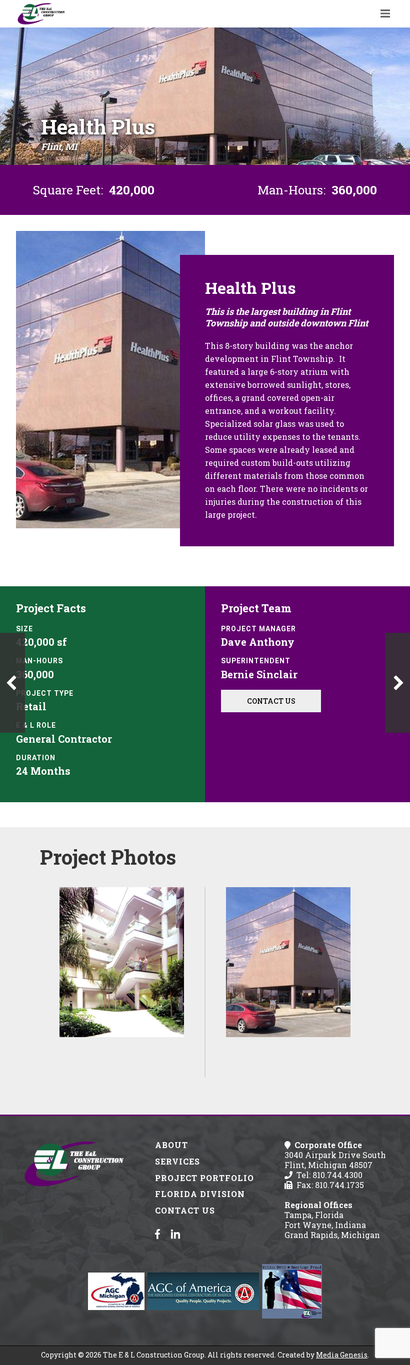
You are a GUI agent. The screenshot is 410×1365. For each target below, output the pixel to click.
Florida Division (200, 1194)
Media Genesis (342, 1355)
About (171, 1145)
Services (177, 1161)
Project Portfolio (204, 1178)
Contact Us (271, 701)
